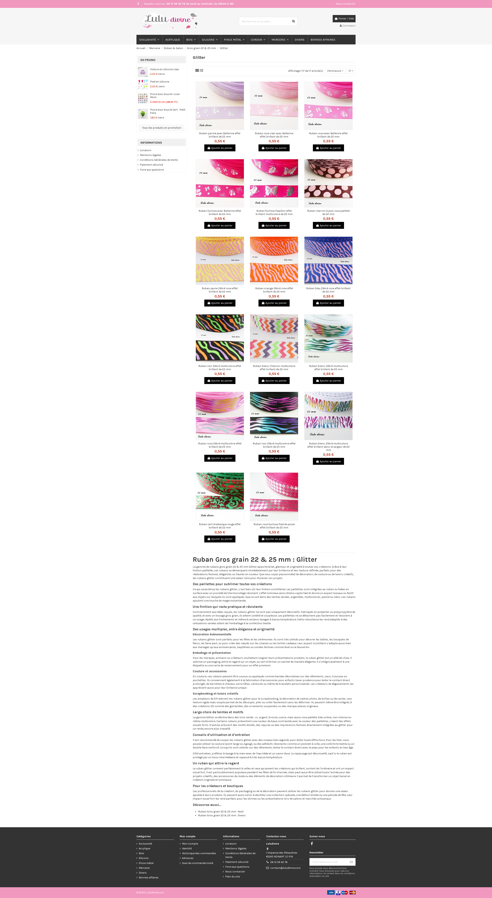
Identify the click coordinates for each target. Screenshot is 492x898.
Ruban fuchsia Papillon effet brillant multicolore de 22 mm (274, 212)
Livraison (145, 150)
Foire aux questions (152, 169)
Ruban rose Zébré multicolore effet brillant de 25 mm (220, 445)
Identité (187, 848)
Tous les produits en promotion (161, 127)
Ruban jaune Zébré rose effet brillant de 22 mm (220, 290)
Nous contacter (346, 3)
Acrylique (144, 848)
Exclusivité (145, 843)
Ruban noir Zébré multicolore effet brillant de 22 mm (219, 367)
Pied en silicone (159, 81)
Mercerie (144, 868)
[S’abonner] (351, 862)
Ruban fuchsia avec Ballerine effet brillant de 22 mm (220, 212)
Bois (141, 853)
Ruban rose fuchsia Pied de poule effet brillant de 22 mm (274, 526)
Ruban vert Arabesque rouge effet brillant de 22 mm (220, 526)
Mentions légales (150, 155)
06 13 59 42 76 (279, 862)
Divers (143, 872)
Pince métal (146, 863)
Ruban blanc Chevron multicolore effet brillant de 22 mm (274, 367)
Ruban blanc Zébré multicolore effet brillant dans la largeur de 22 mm (328, 447)
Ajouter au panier (222, 148)
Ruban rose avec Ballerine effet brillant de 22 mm (328, 135)
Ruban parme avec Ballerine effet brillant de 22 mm (219, 135)
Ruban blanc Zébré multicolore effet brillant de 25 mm (328, 367)
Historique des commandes (199, 853)
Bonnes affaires (149, 877)
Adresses (188, 858)
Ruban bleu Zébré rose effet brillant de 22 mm (328, 290)
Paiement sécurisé (151, 164)
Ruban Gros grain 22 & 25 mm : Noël (221, 811)
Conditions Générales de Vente (159, 160)
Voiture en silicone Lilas (164, 69)
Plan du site (232, 876)
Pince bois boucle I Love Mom (165, 95)
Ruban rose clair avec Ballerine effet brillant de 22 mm (274, 135)
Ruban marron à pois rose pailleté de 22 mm (328, 212)
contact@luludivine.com (285, 868)
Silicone (143, 858)
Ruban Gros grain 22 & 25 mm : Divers (222, 815)
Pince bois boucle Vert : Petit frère (167, 111)
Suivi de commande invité (197, 863)
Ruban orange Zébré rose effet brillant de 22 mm (274, 290)
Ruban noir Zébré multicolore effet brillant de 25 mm (274, 445)
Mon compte (190, 843)
